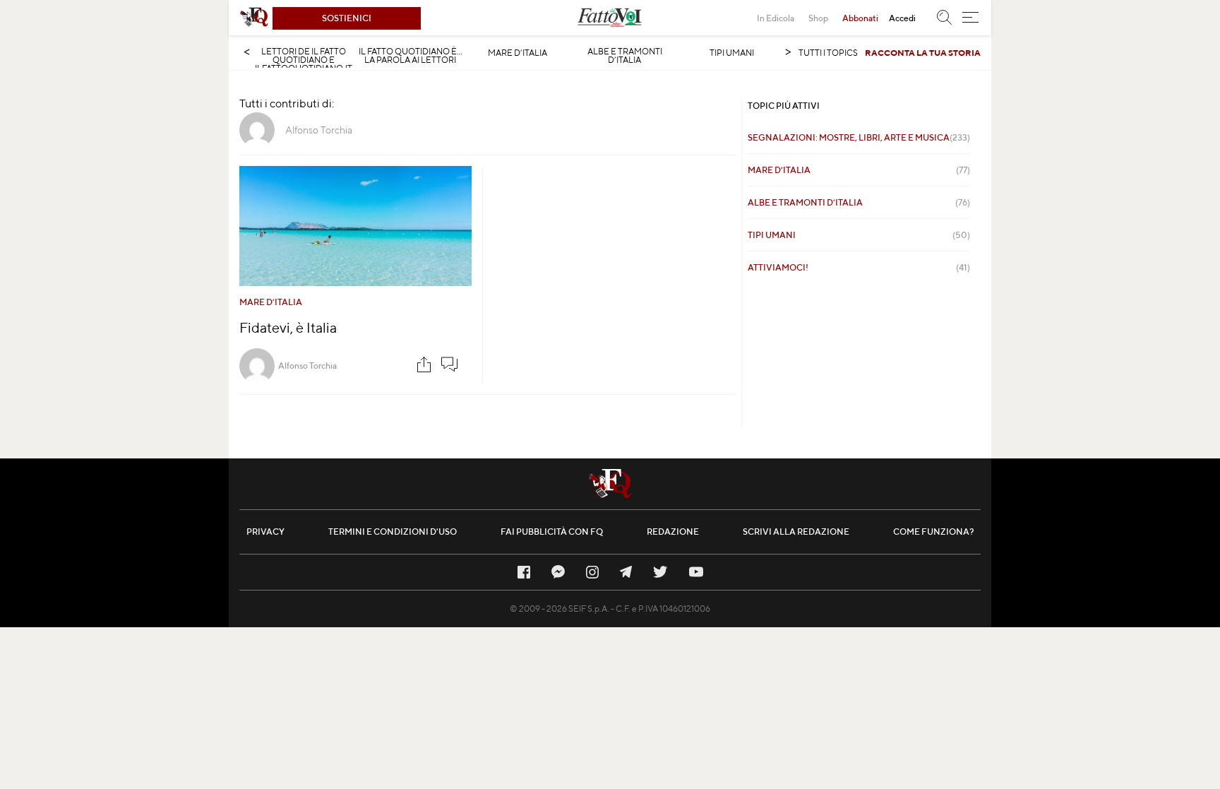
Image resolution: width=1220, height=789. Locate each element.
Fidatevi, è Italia (288, 327)
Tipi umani (732, 53)
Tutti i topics (828, 52)
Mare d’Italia (517, 53)
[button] (970, 17)
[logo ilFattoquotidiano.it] (254, 17)
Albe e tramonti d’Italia (624, 55)
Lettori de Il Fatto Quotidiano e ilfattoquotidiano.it (303, 60)
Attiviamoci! (859, 267)
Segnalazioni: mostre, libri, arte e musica (859, 137)
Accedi (902, 18)
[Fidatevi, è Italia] (355, 226)
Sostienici (346, 18)
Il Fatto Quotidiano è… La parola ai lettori (410, 55)
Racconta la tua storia (923, 52)
